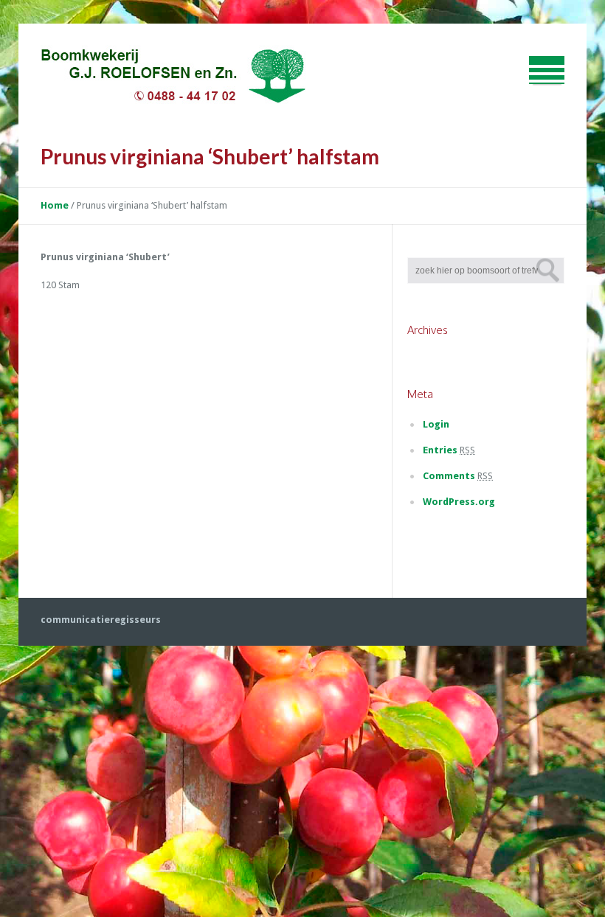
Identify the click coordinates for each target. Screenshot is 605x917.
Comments (458, 475)
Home (55, 205)
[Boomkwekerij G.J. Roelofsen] (173, 78)
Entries (449, 450)
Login (436, 424)
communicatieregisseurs (101, 619)
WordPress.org (459, 501)
